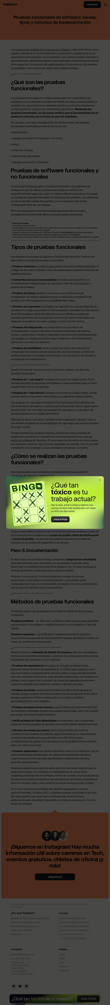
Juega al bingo (60, 519)
